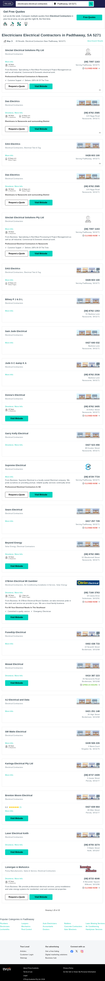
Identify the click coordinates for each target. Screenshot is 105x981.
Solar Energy (10, 546)
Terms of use (27, 972)
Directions (9, 113)
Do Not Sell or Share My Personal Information (79, 972)
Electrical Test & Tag (32, 148)
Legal (25, 976)
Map (9, 41)
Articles (23, 951)
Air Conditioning (92, 926)
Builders (67, 923)
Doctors (46, 929)
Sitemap (23, 958)
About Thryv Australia (31, 968)
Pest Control (26, 929)
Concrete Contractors (73, 926)
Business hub (50, 958)
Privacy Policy (68, 968)
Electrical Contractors (14, 54)
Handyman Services (94, 929)
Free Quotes (89, 17)
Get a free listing (52, 951)
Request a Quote (17, 86)
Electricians (4, 926)
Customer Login (26, 954)
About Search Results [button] (95, 41)
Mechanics (25, 926)
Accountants (48, 926)
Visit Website (41, 86)
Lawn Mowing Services (95, 923)
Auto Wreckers (70, 929)
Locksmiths (4, 929)
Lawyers (24, 923)
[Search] (91, 4)
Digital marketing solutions (56, 954)
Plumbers (4, 923)
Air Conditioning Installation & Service (39, 585)
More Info (9, 62)
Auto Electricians (50, 923)
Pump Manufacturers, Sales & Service (21, 871)
